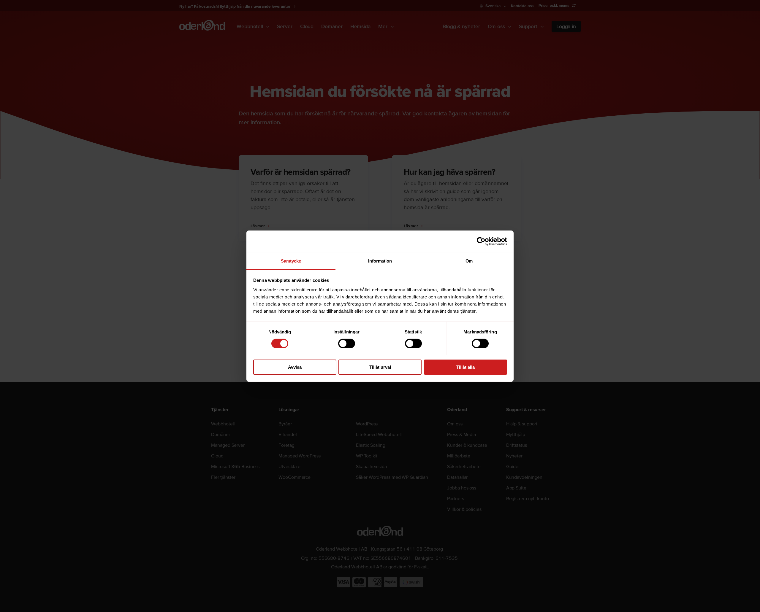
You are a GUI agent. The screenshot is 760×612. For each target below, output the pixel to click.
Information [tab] (380, 260)
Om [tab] (469, 260)
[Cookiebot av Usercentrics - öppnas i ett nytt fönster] (481, 241)
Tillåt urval (380, 367)
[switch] (346, 343)
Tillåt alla (465, 367)
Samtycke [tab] (291, 260)
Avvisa (295, 367)
